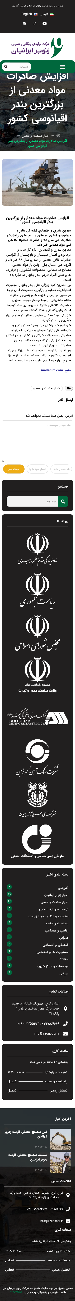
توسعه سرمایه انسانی (53, 909)
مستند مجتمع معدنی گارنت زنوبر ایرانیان (27, 1157)
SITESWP (15, 1292)
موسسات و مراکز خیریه (52, 966)
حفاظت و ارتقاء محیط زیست (48, 916)
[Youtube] (44, 23)
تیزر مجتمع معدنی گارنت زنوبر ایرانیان (26, 1134)
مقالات (63, 959)
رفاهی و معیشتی (56, 930)
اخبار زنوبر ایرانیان (56, 895)
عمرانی (63, 937)
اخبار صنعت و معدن (35, 135)
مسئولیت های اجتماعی (52, 952)
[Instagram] (34, 23)
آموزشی (63, 887)
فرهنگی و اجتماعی (55, 944)
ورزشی (63, 973)
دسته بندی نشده (57, 923)
